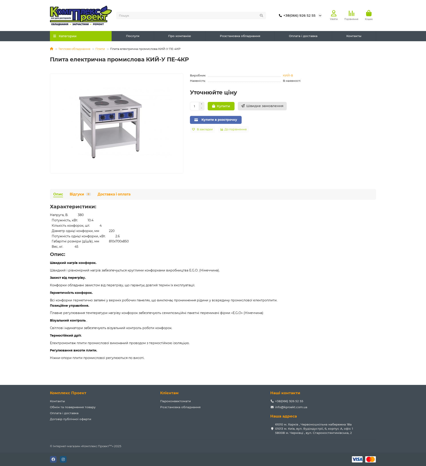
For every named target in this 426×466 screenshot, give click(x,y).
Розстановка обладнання (240, 36)
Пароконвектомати (175, 401)
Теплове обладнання (74, 49)
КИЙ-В (288, 75)
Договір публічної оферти (70, 419)
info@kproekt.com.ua (291, 407)
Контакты (353, 36)
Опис (58, 194)
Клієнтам (169, 393)
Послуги (132, 36)
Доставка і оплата (114, 194)
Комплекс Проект (68, 393)
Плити (100, 49)
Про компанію (179, 36)
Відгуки (79, 194)
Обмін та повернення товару (73, 407)
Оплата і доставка (303, 36)
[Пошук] (261, 15)
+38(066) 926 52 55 (299, 15)
